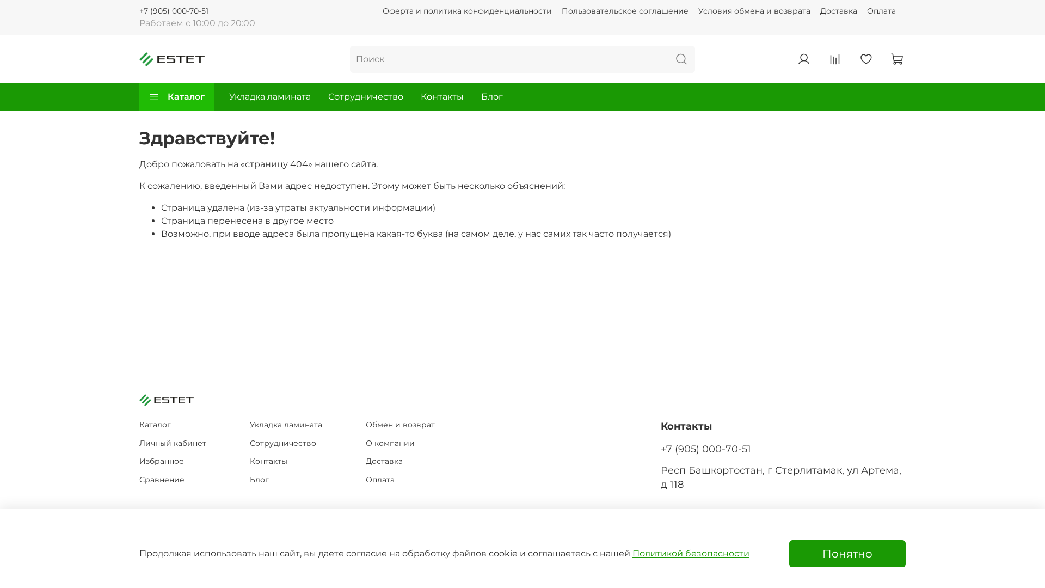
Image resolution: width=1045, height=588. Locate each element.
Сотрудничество (365, 96)
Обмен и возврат (400, 425)
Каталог (186, 96)
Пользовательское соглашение (625, 11)
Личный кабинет (172, 443)
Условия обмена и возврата (754, 11)
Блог (492, 96)
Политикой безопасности (690, 553)
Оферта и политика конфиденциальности (467, 11)
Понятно (847, 553)
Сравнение (162, 480)
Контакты (442, 96)
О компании (390, 443)
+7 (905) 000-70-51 (173, 11)
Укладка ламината (270, 96)
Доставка (838, 11)
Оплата (881, 11)
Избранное (161, 461)
